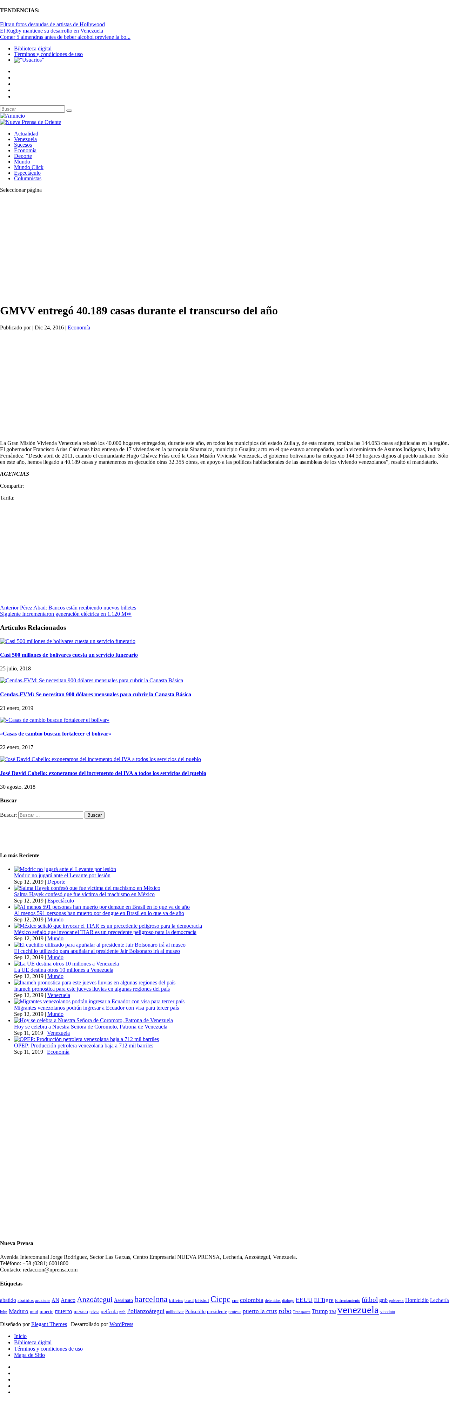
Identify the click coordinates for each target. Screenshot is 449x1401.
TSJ (332, 1311)
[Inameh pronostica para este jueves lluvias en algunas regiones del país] (94, 982)
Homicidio (417, 1300)
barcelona (151, 1299)
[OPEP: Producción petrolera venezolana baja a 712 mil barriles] (86, 1039)
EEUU (304, 1299)
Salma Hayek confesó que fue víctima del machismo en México (84, 894)
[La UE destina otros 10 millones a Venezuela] (66, 964)
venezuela (358, 1309)
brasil (189, 1300)
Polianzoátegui (146, 1311)
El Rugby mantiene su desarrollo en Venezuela (51, 31)
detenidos (273, 1300)
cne (235, 1300)
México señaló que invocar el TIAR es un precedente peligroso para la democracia (105, 932)
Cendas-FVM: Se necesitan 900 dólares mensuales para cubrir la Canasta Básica (95, 694)
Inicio (20, 1336)
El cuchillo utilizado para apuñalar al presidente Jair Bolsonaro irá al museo (97, 951)
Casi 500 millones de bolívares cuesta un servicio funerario (69, 655)
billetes (176, 1300)
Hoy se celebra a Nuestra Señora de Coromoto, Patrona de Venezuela (90, 1027)
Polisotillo (195, 1311)
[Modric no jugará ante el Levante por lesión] (65, 869)
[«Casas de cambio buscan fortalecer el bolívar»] (54, 720)
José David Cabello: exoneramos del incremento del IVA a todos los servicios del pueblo (103, 773)
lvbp (3, 1312)
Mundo (22, 162)
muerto (63, 1311)
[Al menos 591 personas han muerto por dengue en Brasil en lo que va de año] (102, 907)
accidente (42, 1300)
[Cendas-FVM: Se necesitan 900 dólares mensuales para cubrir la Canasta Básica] (91, 680)
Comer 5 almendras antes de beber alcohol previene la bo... (65, 37)
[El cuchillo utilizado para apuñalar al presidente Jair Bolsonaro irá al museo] (100, 945)
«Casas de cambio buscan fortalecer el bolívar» (55, 734)
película (109, 1311)
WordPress (121, 1324)
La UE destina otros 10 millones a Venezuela (63, 970)
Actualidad (26, 134)
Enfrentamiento (347, 1300)
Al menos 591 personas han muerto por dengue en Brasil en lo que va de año (99, 913)
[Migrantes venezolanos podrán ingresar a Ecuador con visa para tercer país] (99, 1001)
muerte (46, 1311)
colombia (251, 1299)
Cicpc (220, 1299)
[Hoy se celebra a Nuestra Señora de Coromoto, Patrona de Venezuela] (93, 1020)
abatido (8, 1300)
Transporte (301, 1312)
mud (34, 1311)
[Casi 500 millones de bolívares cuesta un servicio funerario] (67, 641)
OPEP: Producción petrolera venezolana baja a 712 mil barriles (83, 1045)
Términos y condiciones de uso (48, 54)
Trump (320, 1311)
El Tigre (324, 1300)
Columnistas (27, 178)
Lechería (439, 1300)
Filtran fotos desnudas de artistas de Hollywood (52, 24)
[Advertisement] (210, 248)
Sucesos (23, 145)
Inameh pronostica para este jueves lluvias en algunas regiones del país (92, 989)
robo (285, 1311)
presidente (217, 1311)
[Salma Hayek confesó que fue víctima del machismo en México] (87, 888)
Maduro (18, 1311)
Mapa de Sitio (29, 1355)
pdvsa (94, 1311)
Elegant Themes (49, 1324)
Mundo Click (28, 167)
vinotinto (387, 1311)
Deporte (23, 156)
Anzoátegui (95, 1299)
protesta (234, 1311)
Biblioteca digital (33, 48)
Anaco (68, 1300)
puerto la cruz (260, 1311)
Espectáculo (27, 173)
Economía (25, 150)
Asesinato (123, 1300)
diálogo (288, 1300)
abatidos (26, 1300)
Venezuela (25, 139)
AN (55, 1300)
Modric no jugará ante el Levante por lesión (62, 875)
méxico (81, 1311)
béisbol (202, 1300)
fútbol (370, 1299)
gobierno (396, 1300)
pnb (122, 1312)
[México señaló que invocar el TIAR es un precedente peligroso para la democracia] (108, 926)
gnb (383, 1300)
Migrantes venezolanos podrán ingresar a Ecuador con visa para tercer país (96, 1008)
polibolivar (175, 1312)
